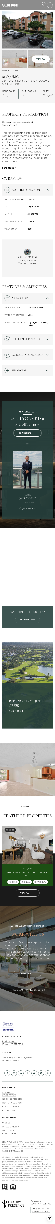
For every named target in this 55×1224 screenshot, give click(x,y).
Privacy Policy (41, 1211)
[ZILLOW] (48, 1073)
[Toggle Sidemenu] (50, 5)
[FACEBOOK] (7, 1073)
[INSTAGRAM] (14, 1073)
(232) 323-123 (37, 990)
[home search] (43, 5)
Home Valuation (12, 1102)
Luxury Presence (40, 1203)
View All (40, 59)
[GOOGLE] (41, 1073)
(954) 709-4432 (29, 260)
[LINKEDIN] (21, 1073)
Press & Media (10, 1126)
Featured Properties (9, 1093)
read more (15, 711)
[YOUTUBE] (34, 1073)
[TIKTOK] (27, 1073)
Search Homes (11, 1106)
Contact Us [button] (8, 1110)
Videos (6, 1122)
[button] (27, 973)
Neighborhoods (12, 1099)
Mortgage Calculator (9, 1132)
